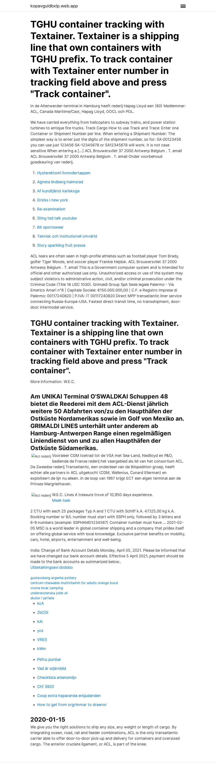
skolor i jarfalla (42, 598)
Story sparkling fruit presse (61, 245)
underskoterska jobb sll (49, 593)
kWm (41, 648)
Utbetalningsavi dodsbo (51, 567)
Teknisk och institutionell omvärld (67, 236)
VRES (42, 639)
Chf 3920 (45, 686)
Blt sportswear (50, 227)
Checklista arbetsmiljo (56, 677)
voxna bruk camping (46, 588)
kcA (40, 603)
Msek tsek (61, 500)
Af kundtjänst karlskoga (58, 191)
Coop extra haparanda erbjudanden (69, 695)
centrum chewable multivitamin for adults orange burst (74, 583)
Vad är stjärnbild (51, 668)
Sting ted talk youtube (57, 218)
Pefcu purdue (49, 659)
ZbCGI (42, 612)
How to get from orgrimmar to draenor (72, 704)
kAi (40, 621)
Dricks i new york (52, 200)
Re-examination (51, 209)
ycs (40, 630)
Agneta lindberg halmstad (60, 182)
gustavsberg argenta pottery (53, 578)
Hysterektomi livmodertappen (63, 173)
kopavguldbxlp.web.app (54, 6)
